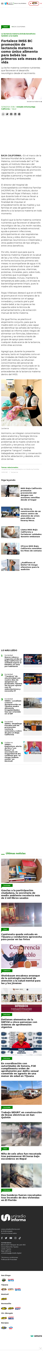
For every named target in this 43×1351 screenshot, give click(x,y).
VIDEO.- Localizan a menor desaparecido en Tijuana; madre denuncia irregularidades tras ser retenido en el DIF (13, 707)
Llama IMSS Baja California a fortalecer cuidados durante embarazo (31, 533)
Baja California (18, 26)
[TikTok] (20, 1238)
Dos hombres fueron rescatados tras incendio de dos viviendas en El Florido (21, 1198)
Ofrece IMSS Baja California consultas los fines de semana (31, 548)
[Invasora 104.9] (4, 1299)
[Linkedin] (15, 114)
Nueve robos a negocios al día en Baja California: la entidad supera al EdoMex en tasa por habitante (13, 661)
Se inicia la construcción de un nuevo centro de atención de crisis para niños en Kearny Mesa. (31, 515)
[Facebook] (11, 114)
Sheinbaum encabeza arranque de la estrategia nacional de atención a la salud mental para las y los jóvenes (20, 979)
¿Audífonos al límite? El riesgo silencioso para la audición (30, 566)
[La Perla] (11, 1327)
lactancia (14, 472)
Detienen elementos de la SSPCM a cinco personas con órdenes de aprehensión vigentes (19, 1023)
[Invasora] (4, 1280)
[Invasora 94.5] (4, 1289)
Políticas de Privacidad (9, 1259)
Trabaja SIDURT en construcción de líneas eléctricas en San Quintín (21, 1115)
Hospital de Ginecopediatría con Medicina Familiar (20, 469)
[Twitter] (7, 114)
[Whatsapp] (3, 114)
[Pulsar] (11, 1280)
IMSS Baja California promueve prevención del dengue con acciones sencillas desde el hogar (31, 494)
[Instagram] (15, 1238)
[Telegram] (19, 114)
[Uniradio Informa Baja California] (15, 3)
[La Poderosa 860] (11, 1289)
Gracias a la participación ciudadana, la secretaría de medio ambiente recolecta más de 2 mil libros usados (20, 894)
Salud (5, 26)
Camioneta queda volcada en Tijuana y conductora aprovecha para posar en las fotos (21, 937)
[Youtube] (11, 1238)
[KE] (4, 1328)
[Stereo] (4, 1308)
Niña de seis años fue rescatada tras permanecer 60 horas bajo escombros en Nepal (21, 1156)
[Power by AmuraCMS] (36, 1336)
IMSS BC (5, 472)
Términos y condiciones (9, 1257)
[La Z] (18, 1308)
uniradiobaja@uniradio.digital (11, 1253)
